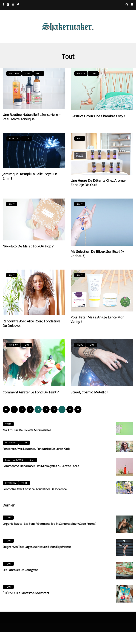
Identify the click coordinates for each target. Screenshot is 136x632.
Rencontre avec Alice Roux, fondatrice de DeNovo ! (31, 323)
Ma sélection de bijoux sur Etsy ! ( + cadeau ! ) (97, 253)
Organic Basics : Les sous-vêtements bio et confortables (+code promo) (49, 524)
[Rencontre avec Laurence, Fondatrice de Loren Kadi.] (124, 446)
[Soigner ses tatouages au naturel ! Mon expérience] (124, 547)
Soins (27, 73)
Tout (38, 73)
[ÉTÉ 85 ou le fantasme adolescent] (124, 594)
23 (70, 409)
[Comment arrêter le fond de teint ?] (34, 362)
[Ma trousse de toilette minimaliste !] (124, 428)
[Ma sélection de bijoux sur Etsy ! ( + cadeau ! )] (102, 222)
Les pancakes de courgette (20, 570)
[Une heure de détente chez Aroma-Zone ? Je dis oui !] (102, 154)
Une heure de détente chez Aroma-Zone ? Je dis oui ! (98, 182)
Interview (10, 442)
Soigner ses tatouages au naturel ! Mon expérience (37, 547)
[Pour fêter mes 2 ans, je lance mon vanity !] (102, 290)
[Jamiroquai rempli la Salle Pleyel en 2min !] (34, 150)
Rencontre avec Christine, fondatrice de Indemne (35, 489)
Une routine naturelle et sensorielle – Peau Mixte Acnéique (31, 116)
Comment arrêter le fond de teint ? (31, 392)
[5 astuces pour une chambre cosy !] (102, 89)
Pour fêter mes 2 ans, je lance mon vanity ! (97, 319)
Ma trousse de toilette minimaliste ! (27, 430)
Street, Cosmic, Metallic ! (89, 392)
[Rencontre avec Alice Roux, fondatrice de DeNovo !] (34, 292)
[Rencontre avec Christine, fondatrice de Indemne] (124, 487)
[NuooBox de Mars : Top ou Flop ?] (34, 219)
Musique (13, 138)
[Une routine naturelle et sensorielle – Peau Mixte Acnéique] (34, 88)
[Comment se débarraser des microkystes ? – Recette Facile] (124, 467)
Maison (81, 73)
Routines (14, 73)
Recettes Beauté (14, 460)
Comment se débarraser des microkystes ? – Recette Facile (41, 466)
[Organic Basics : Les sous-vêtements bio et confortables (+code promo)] (124, 524)
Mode (80, 344)
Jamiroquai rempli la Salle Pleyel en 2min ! (30, 176)
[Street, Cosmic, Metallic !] (102, 362)
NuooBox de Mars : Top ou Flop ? (28, 246)
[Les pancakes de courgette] (124, 570)
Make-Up (13, 344)
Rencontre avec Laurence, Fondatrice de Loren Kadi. (36, 449)
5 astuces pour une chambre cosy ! (97, 116)
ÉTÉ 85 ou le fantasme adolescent (26, 593)
